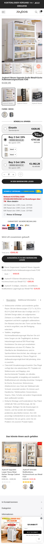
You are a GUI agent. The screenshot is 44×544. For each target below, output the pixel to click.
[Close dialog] (41, 518)
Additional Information (27, 300)
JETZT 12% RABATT (32, 532)
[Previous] (5, 40)
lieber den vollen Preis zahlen (32, 535)
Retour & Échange (14, 215)
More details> (12, 201)
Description (11, 300)
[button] (22, 129)
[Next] (38, 40)
